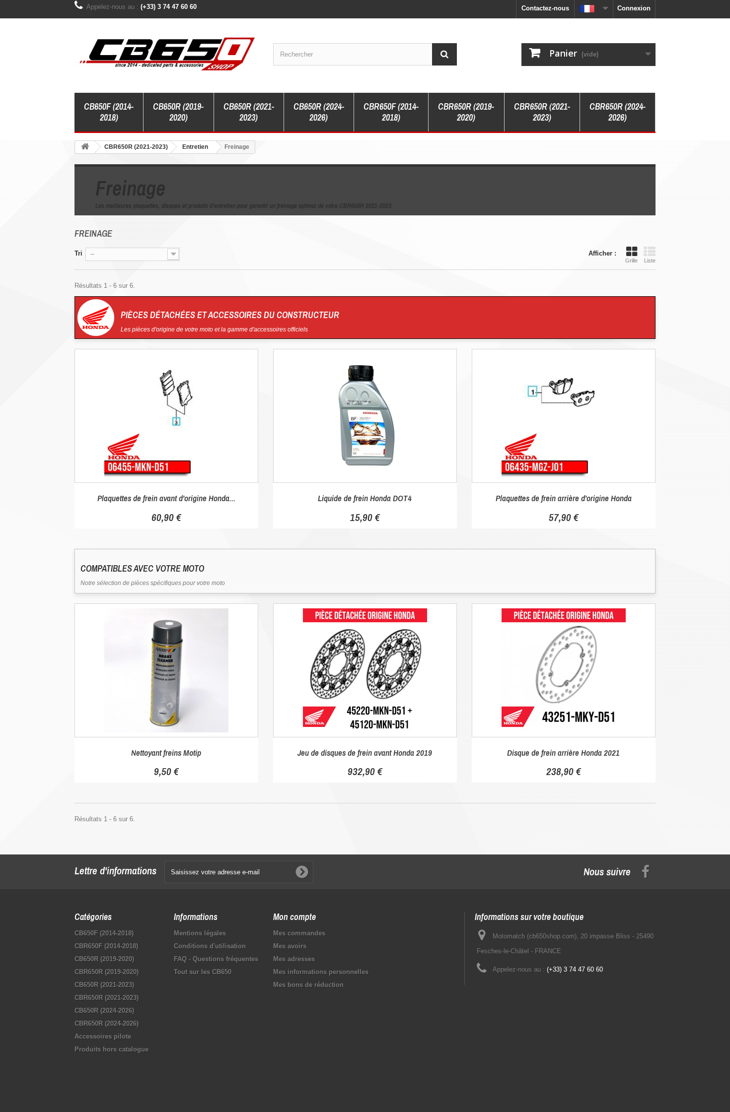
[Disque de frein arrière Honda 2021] (564, 670)
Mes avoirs (289, 946)
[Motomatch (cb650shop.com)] (166, 53)
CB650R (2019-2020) (178, 112)
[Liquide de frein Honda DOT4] (365, 416)
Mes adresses (294, 959)
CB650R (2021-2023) (248, 112)
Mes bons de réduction (308, 984)
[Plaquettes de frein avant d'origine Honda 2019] (166, 416)
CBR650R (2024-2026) (617, 112)
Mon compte (294, 917)
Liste (650, 260)
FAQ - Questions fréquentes (216, 959)
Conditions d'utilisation (210, 946)
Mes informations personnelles (320, 972)
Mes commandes (299, 933)
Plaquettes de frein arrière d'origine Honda (564, 498)
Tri (78, 253)
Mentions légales (200, 933)
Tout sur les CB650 (202, 972)
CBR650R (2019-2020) (466, 112)
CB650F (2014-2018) (109, 112)
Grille (631, 260)
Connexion (634, 8)
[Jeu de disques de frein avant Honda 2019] (365, 670)
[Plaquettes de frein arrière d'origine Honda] (564, 416)
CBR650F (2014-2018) (391, 112)
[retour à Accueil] (84, 147)
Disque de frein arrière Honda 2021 (563, 752)
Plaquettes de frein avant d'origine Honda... (166, 498)
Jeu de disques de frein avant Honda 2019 (364, 752)
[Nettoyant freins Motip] (166, 670)
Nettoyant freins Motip (166, 752)
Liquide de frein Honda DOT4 (365, 498)
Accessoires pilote (102, 1036)
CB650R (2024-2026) (318, 112)
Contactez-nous (545, 8)
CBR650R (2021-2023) (542, 112)
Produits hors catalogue (111, 1049)
